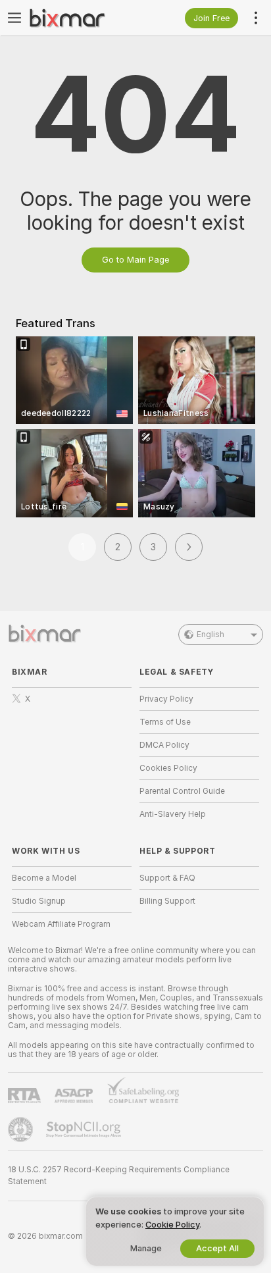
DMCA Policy (164, 745)
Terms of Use (165, 722)
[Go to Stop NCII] (85, 1129)
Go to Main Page (135, 260)
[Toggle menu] (14, 18)
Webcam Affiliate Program (61, 924)
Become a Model (44, 878)
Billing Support (167, 901)
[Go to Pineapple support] (22, 1129)
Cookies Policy (168, 768)
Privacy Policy (166, 699)
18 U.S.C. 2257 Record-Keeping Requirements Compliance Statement (119, 1175)
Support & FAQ (167, 878)
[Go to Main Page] (82, 18)
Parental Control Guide (182, 791)
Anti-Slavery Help (172, 814)
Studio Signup (39, 901)
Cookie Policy (172, 1225)
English (210, 634)
